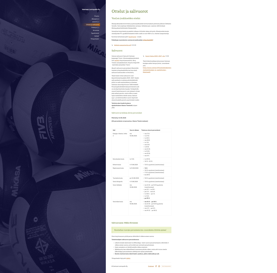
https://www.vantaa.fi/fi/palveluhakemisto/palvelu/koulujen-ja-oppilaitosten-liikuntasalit (157, 70)
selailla (117, 60)
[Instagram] (159, 266)
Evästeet (151, 266)
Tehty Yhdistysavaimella (166, 266)
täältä (128, 258)
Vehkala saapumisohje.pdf (122, 45)
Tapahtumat (132, 37)
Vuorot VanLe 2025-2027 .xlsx (155, 56)
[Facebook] (156, 266)
